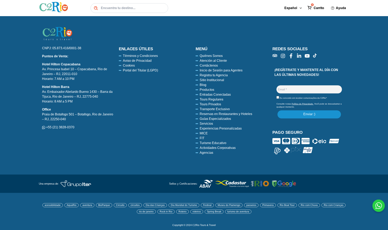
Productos (207, 89)
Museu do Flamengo (229, 205)
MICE (204, 133)
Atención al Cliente (213, 60)
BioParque (104, 205)
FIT (202, 138)
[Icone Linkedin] (299, 55)
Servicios (206, 123)
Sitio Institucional (212, 80)
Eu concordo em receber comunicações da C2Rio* (303, 98)
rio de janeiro (146, 211)
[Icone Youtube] (307, 55)
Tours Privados (210, 104)
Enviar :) (309, 114)
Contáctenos (209, 65)
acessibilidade (53, 205)
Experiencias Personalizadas (221, 128)
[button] (316, 8)
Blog (203, 85)
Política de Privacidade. (303, 104)
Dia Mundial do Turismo (184, 205)
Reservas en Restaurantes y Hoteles (226, 114)
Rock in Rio (166, 211)
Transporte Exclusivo (215, 109)
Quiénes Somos (211, 56)
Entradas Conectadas (215, 94)
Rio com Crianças (333, 205)
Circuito (120, 205)
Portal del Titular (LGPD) (140, 70)
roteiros (197, 211)
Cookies (129, 65)
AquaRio (71, 205)
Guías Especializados (215, 118)
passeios (251, 205)
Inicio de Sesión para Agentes (221, 70)
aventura (87, 205)
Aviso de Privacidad (137, 60)
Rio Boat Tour (287, 205)
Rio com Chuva (309, 205)
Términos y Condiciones (140, 56)
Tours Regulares (211, 99)
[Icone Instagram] (282, 55)
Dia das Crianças (155, 205)
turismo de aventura (238, 211)
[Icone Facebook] (291, 55)
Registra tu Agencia (214, 75)
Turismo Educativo (213, 143)
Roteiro (182, 211)
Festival (207, 205)
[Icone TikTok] (315, 55)
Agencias (206, 152)
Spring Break (214, 211)
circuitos (135, 205)
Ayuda (341, 8)
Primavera (268, 205)
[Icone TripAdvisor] (274, 55)
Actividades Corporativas (218, 148)
